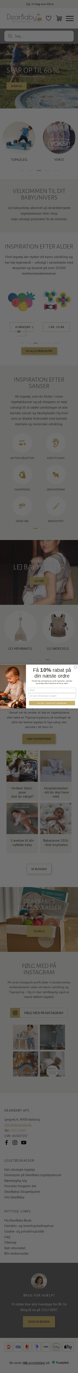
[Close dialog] (75, 667)
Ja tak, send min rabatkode (52, 703)
